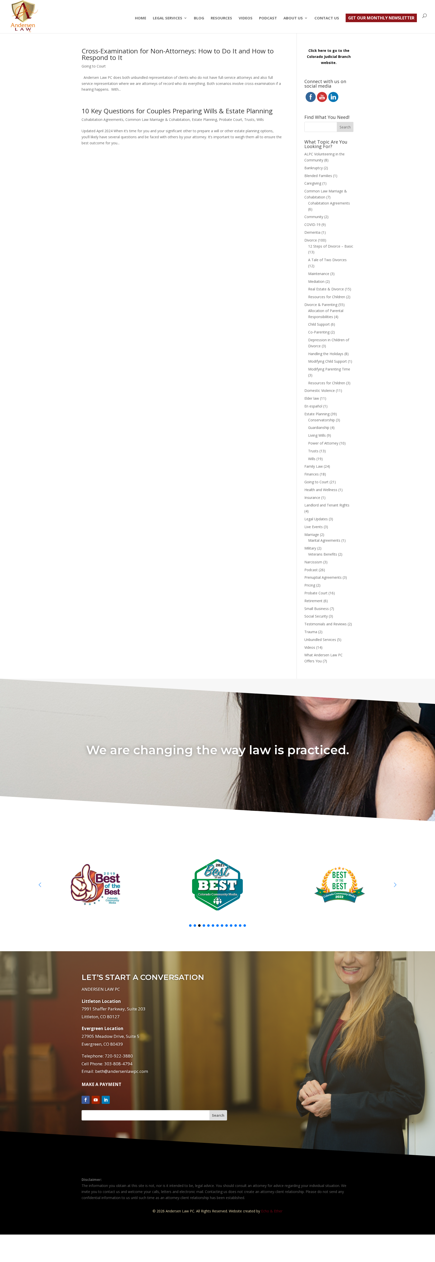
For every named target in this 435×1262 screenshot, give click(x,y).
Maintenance (318, 273)
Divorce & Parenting (320, 304)
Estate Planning (204, 119)
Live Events (313, 526)
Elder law (311, 398)
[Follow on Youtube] (96, 1100)
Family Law (313, 466)
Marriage (311, 534)
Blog (199, 18)
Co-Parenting (319, 332)
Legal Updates (316, 519)
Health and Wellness (320, 489)
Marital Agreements (324, 540)
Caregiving (312, 183)
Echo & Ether (271, 1211)
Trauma (310, 631)
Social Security (316, 616)
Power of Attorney (323, 443)
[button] (395, 884)
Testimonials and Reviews (325, 624)
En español (313, 406)
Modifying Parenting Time (329, 369)
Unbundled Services (320, 639)
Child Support (319, 324)
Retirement (313, 600)
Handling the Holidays (325, 353)
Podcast (268, 18)
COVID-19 (312, 224)
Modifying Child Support (327, 361)
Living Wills (317, 435)
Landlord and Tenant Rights (326, 505)
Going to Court (94, 66)
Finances (311, 474)
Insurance (312, 497)
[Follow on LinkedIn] (106, 1100)
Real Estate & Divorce (326, 289)
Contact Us (326, 18)
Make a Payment (101, 1084)
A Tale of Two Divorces (327, 259)
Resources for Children (326, 296)
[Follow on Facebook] (86, 1100)
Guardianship (318, 427)
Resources (221, 18)
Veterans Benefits (322, 554)
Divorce (310, 240)
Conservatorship (321, 420)
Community (313, 216)
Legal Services (167, 18)
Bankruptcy (313, 167)
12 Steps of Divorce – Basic (330, 246)
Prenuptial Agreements (323, 577)
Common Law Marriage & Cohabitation (157, 119)
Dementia (312, 232)
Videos (245, 18)
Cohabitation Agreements (102, 119)
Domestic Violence (319, 390)
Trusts (249, 119)
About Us (293, 18)
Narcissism (313, 562)
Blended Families (318, 175)
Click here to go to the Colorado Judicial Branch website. (329, 56)
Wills (260, 119)
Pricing (309, 585)
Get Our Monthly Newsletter (381, 18)
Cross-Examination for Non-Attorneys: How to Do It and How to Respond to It (178, 54)
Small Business (316, 608)
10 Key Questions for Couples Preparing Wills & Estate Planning (177, 110)
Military (310, 548)
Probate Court (230, 119)
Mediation (316, 281)
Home (140, 18)
